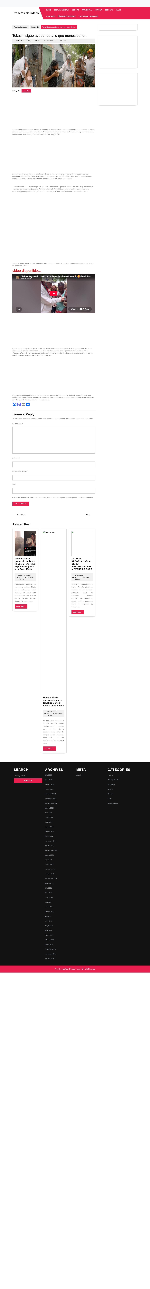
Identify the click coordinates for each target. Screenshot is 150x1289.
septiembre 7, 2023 (23, 40)
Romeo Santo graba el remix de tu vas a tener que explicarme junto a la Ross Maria (25, 563)
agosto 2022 (49, 883)
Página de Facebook (67, 16)
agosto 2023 (49, 855)
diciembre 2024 (50, 794)
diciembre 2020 (50, 949)
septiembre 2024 (51, 803)
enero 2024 (49, 836)
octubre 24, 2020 (24, 575)
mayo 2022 (49, 897)
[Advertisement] (54, 111)
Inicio (48, 10)
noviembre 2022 (50, 869)
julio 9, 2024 (79, 575)
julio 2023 (48, 860)
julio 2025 (48, 775)
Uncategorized (113, 803)
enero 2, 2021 (51, 711)
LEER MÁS (21, 607)
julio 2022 (48, 888)
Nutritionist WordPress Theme (68, 969)
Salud (118, 10)
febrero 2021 (49, 940)
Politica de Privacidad (88, 16)
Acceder (79, 775)
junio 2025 (48, 780)
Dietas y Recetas (61, 10)
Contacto (50, 16)
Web (14, 484)
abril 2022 (48, 902)
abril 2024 (48, 822)
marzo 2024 (49, 827)
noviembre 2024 (50, 798)
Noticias (75, 10)
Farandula (87, 10)
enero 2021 (49, 944)
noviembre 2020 (50, 954)
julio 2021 (48, 916)
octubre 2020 (49, 958)
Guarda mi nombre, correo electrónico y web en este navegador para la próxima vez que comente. (53, 497)
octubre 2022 (49, 874)
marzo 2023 (49, 864)
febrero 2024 (49, 831)
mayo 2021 (49, 926)
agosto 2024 (49, 808)
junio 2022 (48, 893)
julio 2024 (48, 813)
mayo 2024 (49, 817)
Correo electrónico (20, 471)
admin (37, 40)
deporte (109, 10)
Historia (98, 10)
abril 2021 (48, 930)
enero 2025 (49, 789)
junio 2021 (48, 921)
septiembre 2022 (51, 878)
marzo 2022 (49, 907)
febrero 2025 (49, 784)
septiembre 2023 (51, 850)
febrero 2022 (49, 911)
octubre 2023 (49, 846)
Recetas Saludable (27, 13)
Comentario (17, 424)
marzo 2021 (49, 935)
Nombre (16, 458)
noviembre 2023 (50, 841)
